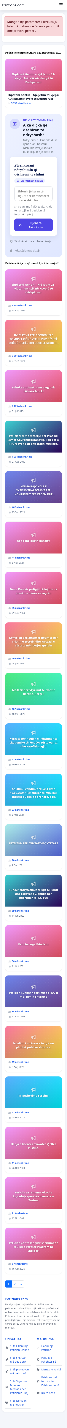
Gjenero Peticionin (36, 225)
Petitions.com (13, 5)
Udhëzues (13, 1339)
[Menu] (61, 5)
